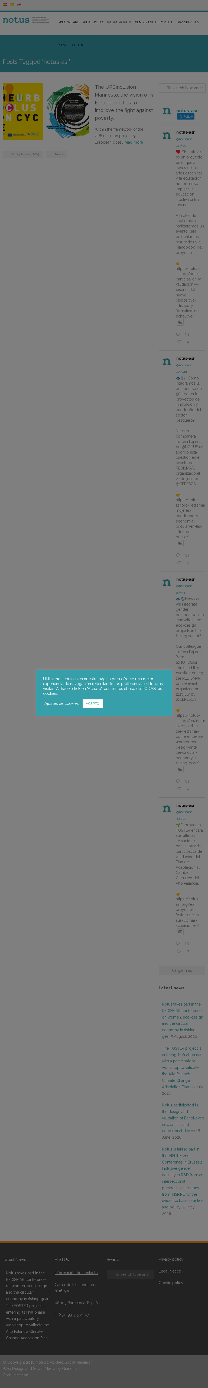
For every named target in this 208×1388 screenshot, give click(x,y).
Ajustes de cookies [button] (61, 703)
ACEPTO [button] (92, 704)
